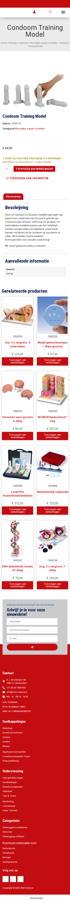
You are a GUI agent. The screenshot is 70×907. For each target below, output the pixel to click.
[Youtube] (20, 879)
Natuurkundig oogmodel (52, 492)
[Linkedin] (13, 879)
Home (4, 43)
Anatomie (23, 43)
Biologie (13, 43)
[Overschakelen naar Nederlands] (57, 12)
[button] (63, 12)
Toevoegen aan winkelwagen (34, 169)
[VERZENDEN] (32, 647)
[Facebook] (5, 879)
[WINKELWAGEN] (50, 12)
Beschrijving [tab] (13, 196)
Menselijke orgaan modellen (43, 43)
